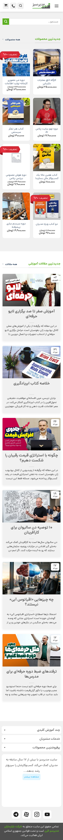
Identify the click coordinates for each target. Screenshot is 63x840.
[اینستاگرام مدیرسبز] (37, 814)
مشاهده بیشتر (31, 776)
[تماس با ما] (13, 6)
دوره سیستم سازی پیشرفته (16, 225)
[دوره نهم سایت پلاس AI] (46, 111)
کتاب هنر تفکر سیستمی (16, 130)
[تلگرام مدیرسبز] (16, 814)
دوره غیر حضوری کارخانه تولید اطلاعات (16, 82)
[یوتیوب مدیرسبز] (47, 814)
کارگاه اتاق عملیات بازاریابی (46, 82)
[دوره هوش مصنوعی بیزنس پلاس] (16, 157)
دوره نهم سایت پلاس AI (47, 130)
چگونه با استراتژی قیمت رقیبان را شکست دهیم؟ (31, 458)
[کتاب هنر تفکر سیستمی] (16, 111)
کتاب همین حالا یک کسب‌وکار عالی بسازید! (46, 176)
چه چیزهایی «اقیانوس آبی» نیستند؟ (32, 602)
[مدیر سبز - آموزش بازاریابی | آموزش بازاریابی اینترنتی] (38, 6)
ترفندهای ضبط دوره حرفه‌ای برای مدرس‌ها (31, 674)
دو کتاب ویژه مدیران (47, 224)
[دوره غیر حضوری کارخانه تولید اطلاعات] (16, 62)
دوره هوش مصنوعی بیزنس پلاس (16, 176)
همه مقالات (11, 264)
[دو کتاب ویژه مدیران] (46, 206)
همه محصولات (12, 39)
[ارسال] (6, 21)
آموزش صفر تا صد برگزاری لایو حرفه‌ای (31, 314)
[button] (56, 6)
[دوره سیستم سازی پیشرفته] (16, 206)
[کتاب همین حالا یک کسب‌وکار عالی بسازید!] (46, 157)
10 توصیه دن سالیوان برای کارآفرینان (31, 530)
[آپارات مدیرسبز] (26, 814)
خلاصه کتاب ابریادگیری (31, 383)
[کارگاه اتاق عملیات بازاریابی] (46, 62)
